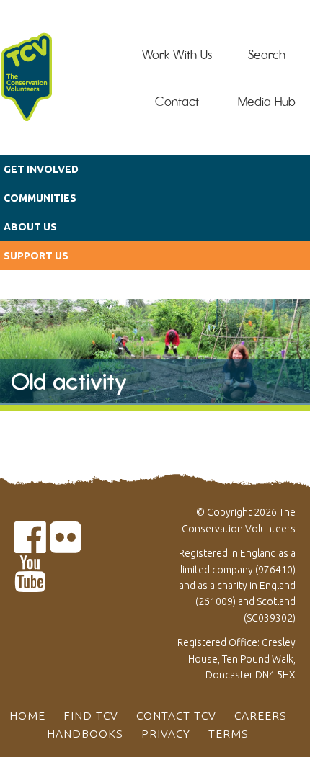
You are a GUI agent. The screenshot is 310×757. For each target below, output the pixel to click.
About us (30, 227)
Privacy (165, 733)
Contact (177, 101)
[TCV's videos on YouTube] (30, 582)
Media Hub (267, 101)
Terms (228, 733)
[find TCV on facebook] (30, 545)
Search (266, 55)
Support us (36, 255)
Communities (40, 198)
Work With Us (177, 55)
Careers (260, 715)
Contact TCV (176, 715)
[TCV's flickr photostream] (65, 545)
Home (27, 715)
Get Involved (41, 169)
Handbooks (85, 733)
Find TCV (90, 715)
